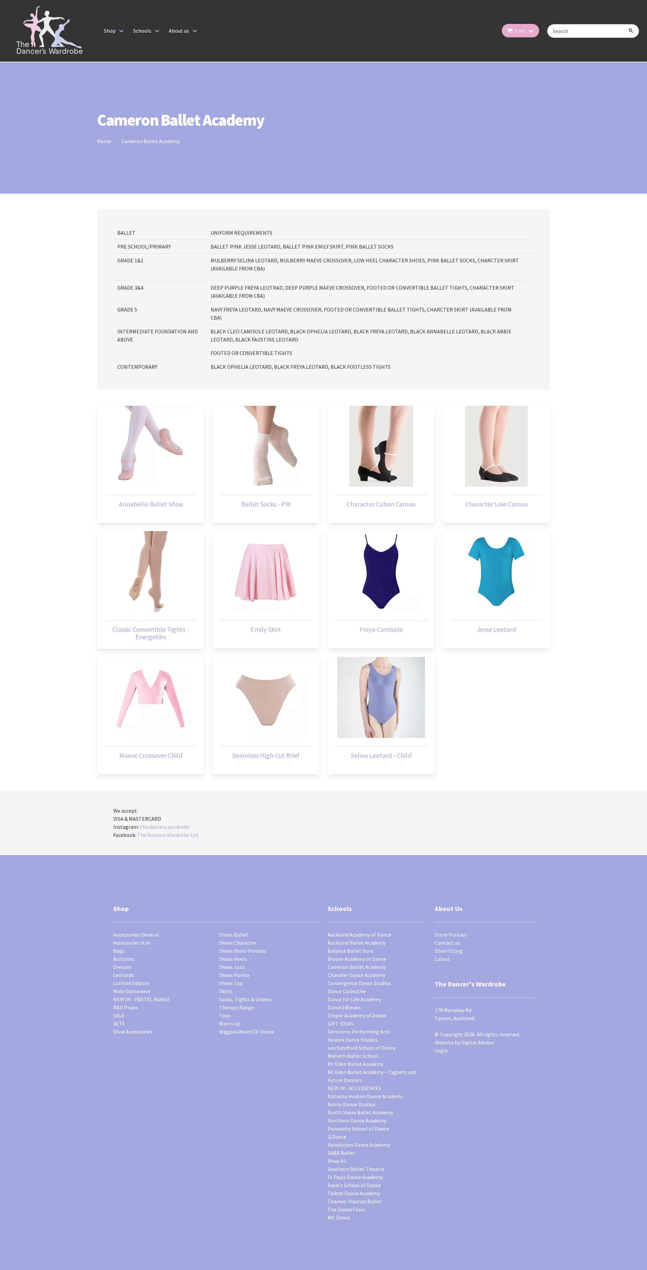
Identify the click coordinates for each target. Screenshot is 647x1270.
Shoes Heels (233, 958)
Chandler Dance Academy (356, 975)
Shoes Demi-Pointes (242, 950)
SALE (119, 1015)
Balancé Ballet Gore (351, 950)
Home (104, 141)
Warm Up (229, 1023)
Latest (442, 958)
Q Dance (337, 1136)
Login (441, 1050)
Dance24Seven (344, 1007)
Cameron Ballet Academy (150, 141)
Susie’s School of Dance (354, 1185)
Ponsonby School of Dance (358, 1128)
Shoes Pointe (234, 975)
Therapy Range (236, 1007)
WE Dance (339, 1217)
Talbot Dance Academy (354, 1193)
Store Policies (451, 934)
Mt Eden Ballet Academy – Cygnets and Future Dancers (372, 1076)
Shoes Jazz (232, 967)
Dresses (122, 967)
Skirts (226, 991)
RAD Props (125, 1007)
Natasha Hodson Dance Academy (365, 1096)
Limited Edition (131, 983)
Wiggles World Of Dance (246, 1031)
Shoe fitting (449, 950)
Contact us (447, 942)
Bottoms (123, 958)
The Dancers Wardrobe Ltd (167, 835)
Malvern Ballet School (353, 1055)
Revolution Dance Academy (359, 1144)
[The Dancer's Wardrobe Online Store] (50, 30)
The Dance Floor (346, 1209)
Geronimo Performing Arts (359, 1031)
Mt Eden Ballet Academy (355, 1064)
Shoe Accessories (132, 1031)
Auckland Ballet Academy (357, 942)
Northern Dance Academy (357, 1120)
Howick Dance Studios (353, 1039)
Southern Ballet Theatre (356, 1169)
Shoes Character (238, 942)
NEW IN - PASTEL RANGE (141, 999)
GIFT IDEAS (340, 1023)
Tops (224, 1015)
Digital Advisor (478, 1042)
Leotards (123, 975)
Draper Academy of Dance (357, 1015)
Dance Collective (347, 991)
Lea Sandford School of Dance (362, 1047)
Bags (119, 950)
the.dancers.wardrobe (165, 826)
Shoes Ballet (233, 934)
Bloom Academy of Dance (357, 958)
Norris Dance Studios (351, 1104)
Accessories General (136, 934)
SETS (119, 1023)
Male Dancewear (132, 991)
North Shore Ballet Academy (360, 1112)
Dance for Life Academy (354, 999)
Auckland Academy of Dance (359, 934)
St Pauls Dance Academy (355, 1177)
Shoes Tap (231, 983)
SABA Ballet (341, 1152)
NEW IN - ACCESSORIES (354, 1088)
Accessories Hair (132, 942)
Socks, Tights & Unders (245, 999)
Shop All (337, 1161)
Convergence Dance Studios (359, 983)
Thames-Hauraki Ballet (355, 1201)
